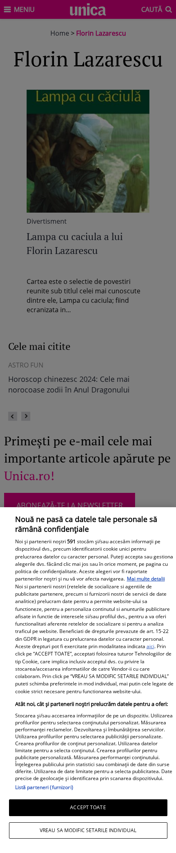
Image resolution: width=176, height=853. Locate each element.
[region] (88, 680)
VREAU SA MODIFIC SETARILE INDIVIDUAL (88, 830)
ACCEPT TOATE (88, 807)
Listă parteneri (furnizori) (44, 787)
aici (150, 646)
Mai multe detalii (146, 578)
